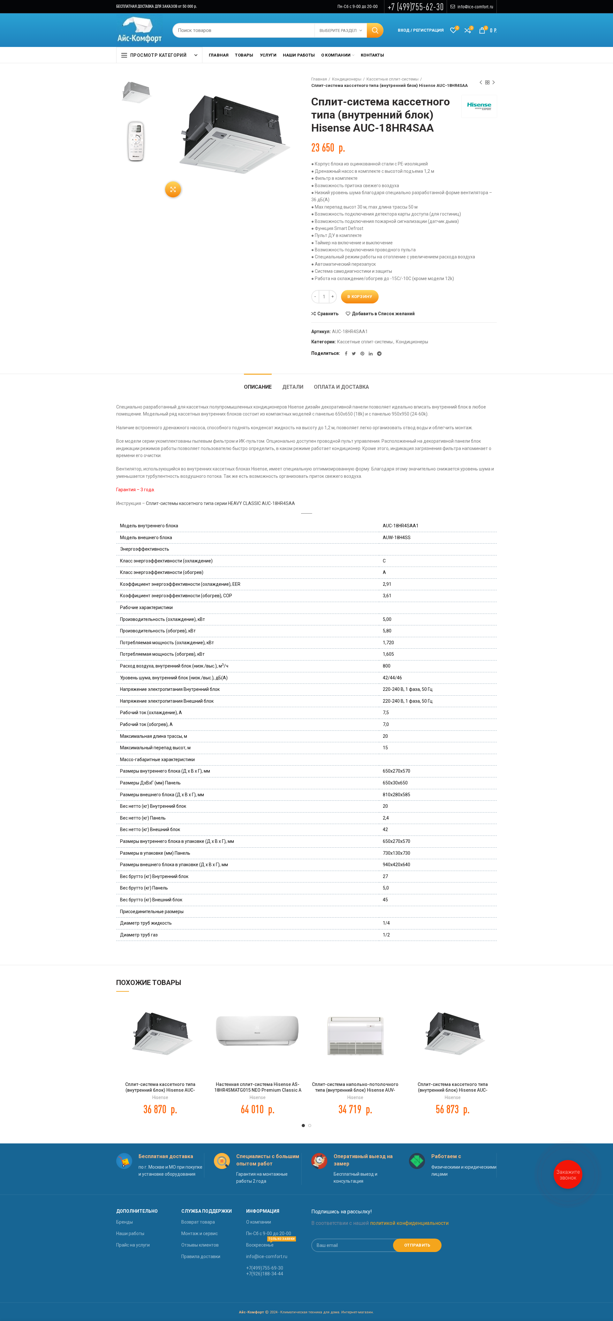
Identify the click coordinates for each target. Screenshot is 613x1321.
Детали (292, 387)
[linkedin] (371, 353)
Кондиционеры (346, 79)
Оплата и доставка (341, 387)
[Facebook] (346, 353)
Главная (319, 79)
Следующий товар (493, 82)
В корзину (359, 296)
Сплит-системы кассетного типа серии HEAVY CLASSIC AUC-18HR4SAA (220, 503)
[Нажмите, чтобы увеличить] (173, 189)
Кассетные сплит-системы (393, 79)
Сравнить (327, 313)
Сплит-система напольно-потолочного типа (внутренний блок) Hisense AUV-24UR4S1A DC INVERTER (355, 1090)
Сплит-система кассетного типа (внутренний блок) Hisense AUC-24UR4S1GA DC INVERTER (160, 1090)
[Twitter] (354, 353)
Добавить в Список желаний (383, 313)
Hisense (160, 1097)
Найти (375, 30)
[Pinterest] (362, 353)
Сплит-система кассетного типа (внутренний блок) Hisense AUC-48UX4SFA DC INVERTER (453, 1090)
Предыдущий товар (481, 82)
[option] (135, 92)
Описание (258, 387)
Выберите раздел (338, 30)
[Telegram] (379, 353)
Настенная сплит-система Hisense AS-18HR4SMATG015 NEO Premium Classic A (257, 1087)
